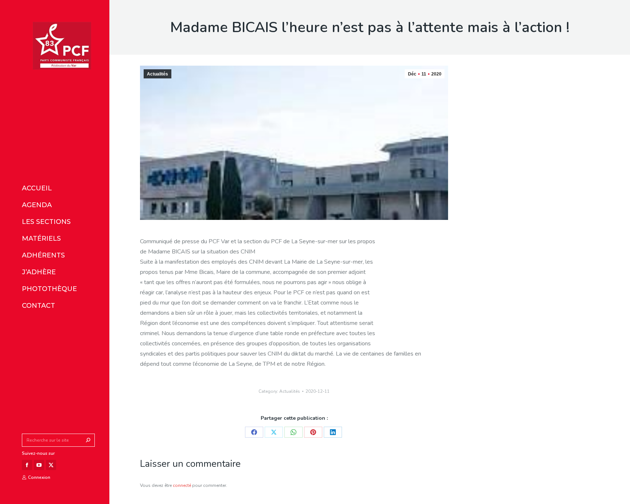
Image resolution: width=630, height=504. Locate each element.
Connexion (39, 477)
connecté (182, 485)
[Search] (88, 440)
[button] (108, 6)
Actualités (157, 74)
